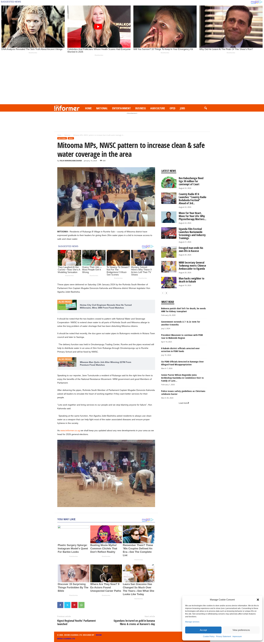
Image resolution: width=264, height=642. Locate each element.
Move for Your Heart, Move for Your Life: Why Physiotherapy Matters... (192, 216)
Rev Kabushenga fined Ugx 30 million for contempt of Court (191, 181)
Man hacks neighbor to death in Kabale (191, 280)
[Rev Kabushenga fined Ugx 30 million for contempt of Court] (168, 182)
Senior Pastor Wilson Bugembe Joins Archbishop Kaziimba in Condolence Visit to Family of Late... (182, 377)
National (102, 108)
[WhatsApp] (81, 605)
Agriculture (157, 108)
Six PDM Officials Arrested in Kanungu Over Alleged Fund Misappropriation (182, 363)
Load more (183, 403)
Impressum (237, 636)
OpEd (172, 108)
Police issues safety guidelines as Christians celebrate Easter (183, 392)
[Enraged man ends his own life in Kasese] (168, 252)
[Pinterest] (74, 605)
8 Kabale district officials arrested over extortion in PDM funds (180, 350)
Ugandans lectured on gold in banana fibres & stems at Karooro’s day (134, 622)
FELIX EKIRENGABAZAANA (71, 160)
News (71, 138)
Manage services (192, 622)
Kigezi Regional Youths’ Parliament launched (76, 622)
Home (88, 108)
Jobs (182, 108)
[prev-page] (162, 293)
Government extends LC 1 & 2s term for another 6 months (180, 323)
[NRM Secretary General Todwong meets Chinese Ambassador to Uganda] (168, 266)
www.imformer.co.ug (70, 430)
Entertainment (121, 108)
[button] (257, 599)
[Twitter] (67, 605)
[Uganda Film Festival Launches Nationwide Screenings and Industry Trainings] (168, 233)
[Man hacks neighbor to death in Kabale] (168, 282)
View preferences (241, 630)
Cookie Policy (209, 636)
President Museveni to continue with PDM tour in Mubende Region (182, 336)
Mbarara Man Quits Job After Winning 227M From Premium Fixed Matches (105, 363)
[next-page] (166, 293)
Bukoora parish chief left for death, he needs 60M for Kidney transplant (183, 310)
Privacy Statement (223, 636)
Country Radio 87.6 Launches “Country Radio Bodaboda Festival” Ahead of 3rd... (192, 198)
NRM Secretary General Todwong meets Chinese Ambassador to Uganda (192, 265)
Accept (203, 630)
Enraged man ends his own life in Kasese (191, 249)
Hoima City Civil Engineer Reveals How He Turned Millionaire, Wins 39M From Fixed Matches (106, 306)
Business (140, 108)
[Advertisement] (132, 81)
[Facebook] (60, 605)
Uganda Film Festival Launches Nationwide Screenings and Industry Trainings (192, 233)
